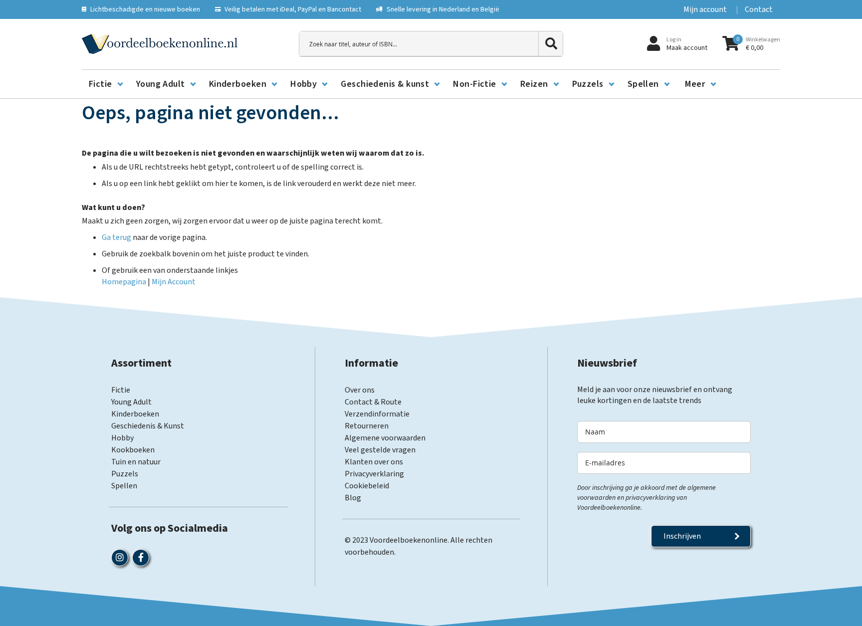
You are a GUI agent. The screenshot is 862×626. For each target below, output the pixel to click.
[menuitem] (105, 84)
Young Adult (131, 402)
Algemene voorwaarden (385, 437)
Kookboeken (133, 449)
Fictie (120, 390)
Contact (759, 9)
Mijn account (705, 9)
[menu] (431, 84)
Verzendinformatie (377, 414)
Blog (353, 497)
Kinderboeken (135, 414)
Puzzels (124, 473)
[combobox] (431, 43)
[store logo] (159, 44)
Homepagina (124, 281)
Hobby (122, 437)
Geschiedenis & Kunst (147, 425)
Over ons (360, 390)
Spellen (124, 485)
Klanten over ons (374, 461)
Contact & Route (373, 402)
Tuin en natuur (136, 461)
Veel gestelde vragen (380, 449)
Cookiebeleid (367, 485)
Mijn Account (174, 281)
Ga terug (116, 237)
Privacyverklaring (374, 473)
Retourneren (367, 425)
